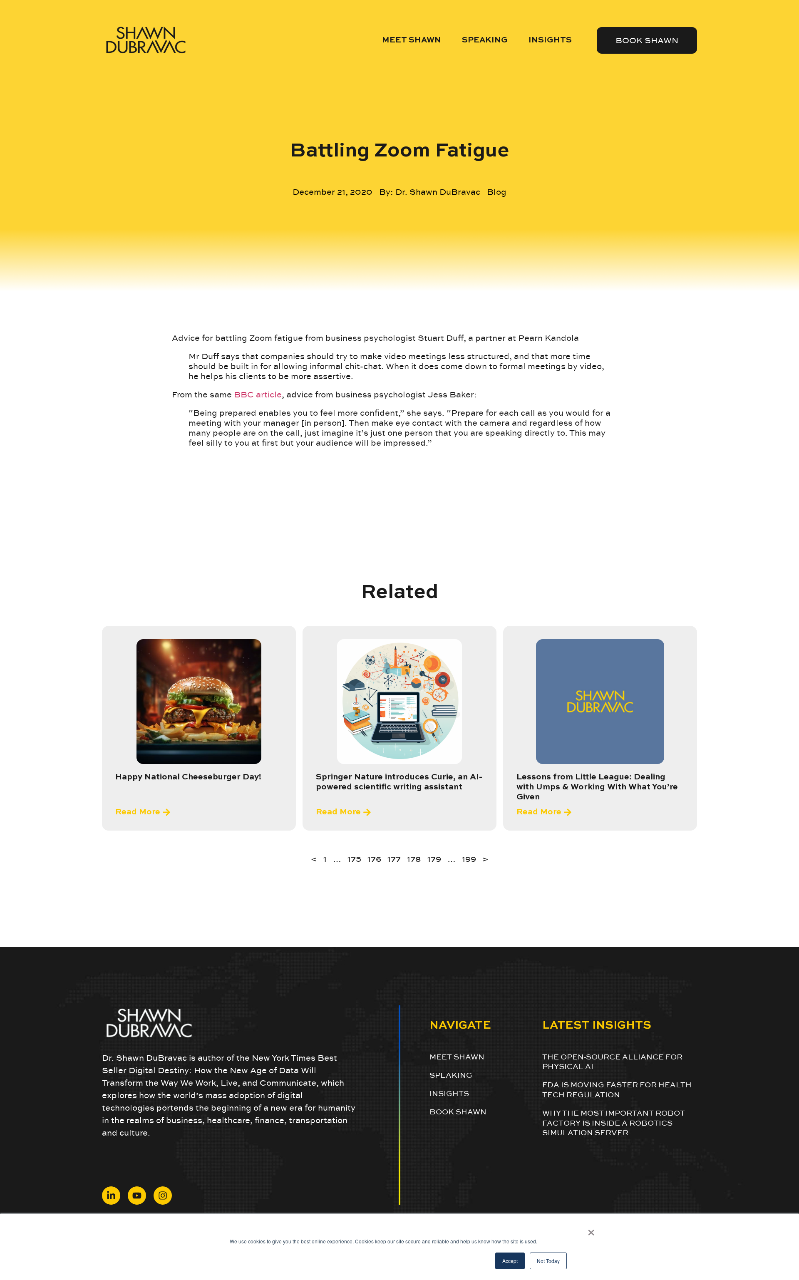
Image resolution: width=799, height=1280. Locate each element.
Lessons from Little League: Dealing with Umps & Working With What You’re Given (597, 787)
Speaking (485, 40)
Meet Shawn (411, 40)
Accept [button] (510, 1260)
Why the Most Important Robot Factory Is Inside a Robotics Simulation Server (613, 1123)
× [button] (591, 1229)
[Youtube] (137, 1195)
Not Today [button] (548, 1260)
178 (414, 859)
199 (469, 859)
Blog (496, 192)
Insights (550, 40)
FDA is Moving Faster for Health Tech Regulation (617, 1089)
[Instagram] (163, 1195)
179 (434, 859)
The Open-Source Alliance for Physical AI (612, 1062)
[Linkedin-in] (111, 1195)
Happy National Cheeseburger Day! (188, 777)
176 (374, 859)
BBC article (258, 394)
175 (354, 859)
